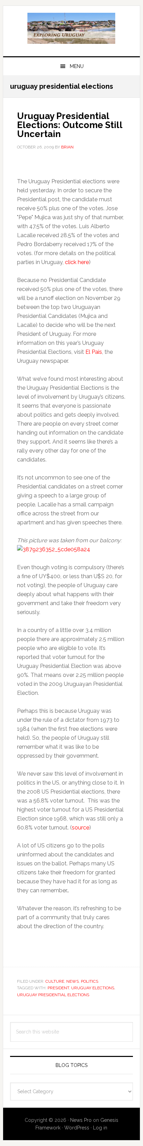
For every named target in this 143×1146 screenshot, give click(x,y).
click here (77, 262)
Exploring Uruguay (71, 28)
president (58, 987)
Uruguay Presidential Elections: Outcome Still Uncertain (69, 125)
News (72, 981)
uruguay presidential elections (53, 994)
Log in (100, 1127)
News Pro (81, 1120)
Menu (77, 66)
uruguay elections (92, 987)
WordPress (76, 1127)
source (80, 827)
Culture (54, 981)
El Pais (93, 352)
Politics (89, 981)
